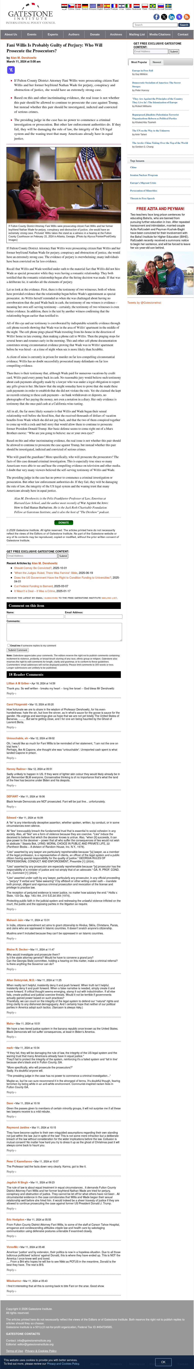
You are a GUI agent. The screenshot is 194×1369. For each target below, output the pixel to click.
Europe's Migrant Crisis (143, 182)
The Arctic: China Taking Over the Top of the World (160, 143)
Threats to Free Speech (142, 198)
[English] (100, 7)
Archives (116, 34)
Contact (183, 34)
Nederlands (136, 9)
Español (107, 9)
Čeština (71, 9)
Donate (95, 34)
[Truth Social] (11, 73)
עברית (121, 9)
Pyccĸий (160, 9)
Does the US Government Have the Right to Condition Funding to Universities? (62, 577)
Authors (73, 34)
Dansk (78, 9)
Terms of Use (14, 1351)
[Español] (107, 7)
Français (114, 9)
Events (32, 34)
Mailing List (137, 34)
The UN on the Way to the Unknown (151, 130)
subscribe (51, 597)
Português (153, 9)
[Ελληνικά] (93, 7)
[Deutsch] (85, 7)
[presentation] (139, 62)
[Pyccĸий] (161, 7)
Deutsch (85, 9)
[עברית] (122, 7)
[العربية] (64, 7)
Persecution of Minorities (143, 190)
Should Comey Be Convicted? (33, 568)
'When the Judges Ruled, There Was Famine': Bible (45, 573)
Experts (53, 34)
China (133, 167)
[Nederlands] (137, 7)
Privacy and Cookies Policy (63, 1363)
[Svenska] (168, 7)
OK (163, 1362)
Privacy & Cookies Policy (41, 1351)
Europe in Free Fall (142, 70)
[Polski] (145, 7)
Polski (144, 9)
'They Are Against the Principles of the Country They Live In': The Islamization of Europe (157, 100)
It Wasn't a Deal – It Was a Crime (34, 591)
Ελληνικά (92, 9)
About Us (11, 34)
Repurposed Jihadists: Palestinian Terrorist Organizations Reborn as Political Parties (155, 116)
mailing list (109, 597)
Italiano (128, 9)
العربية (64, 9)
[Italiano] (128, 7)
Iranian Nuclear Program (144, 175)
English (100, 9)
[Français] (114, 7)
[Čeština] (71, 7)
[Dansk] (78, 7)
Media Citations (160, 34)
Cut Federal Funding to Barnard (33, 586)
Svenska (168, 9)
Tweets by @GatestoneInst (144, 302)
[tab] (139, 62)
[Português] (153, 7)
